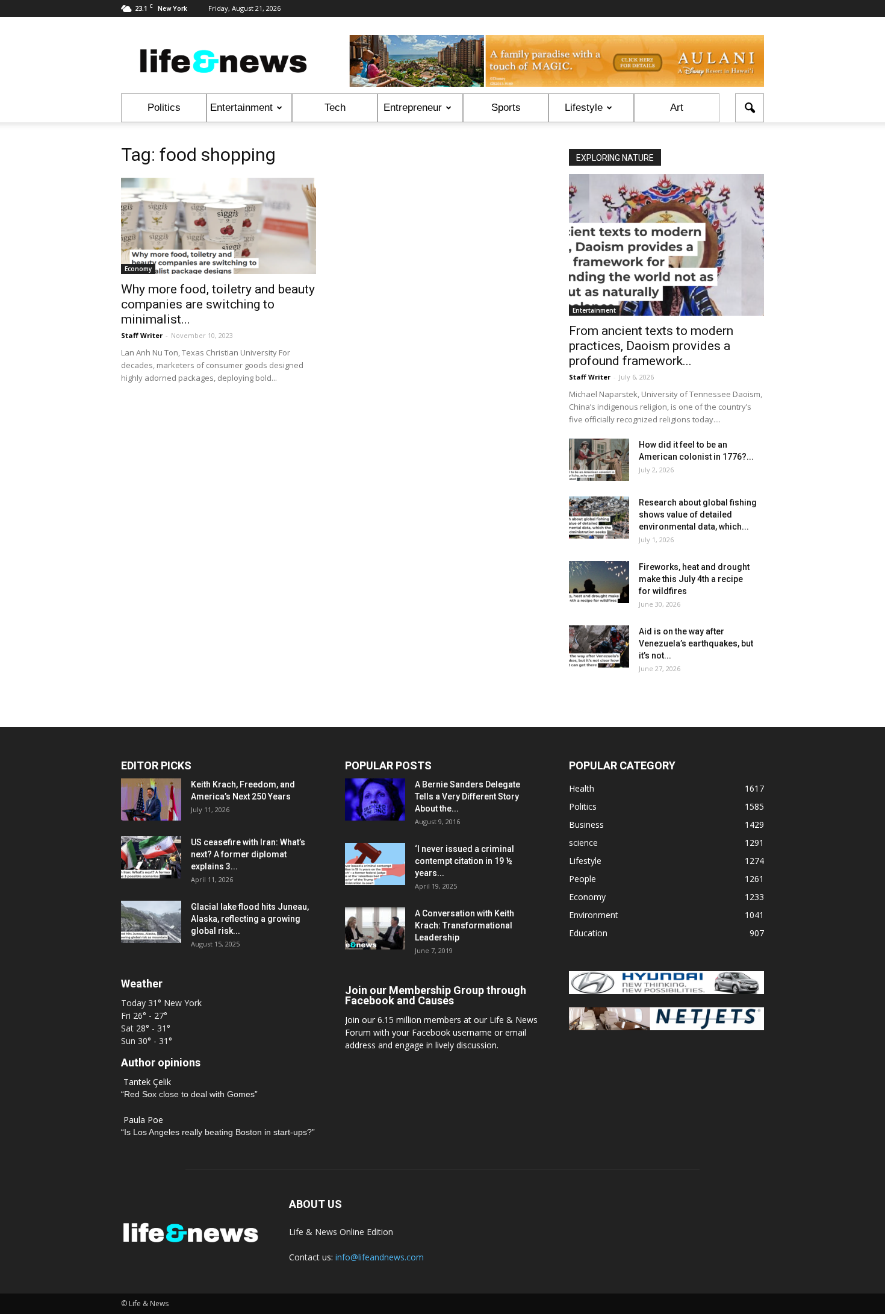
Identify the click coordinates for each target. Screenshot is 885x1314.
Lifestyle (584, 107)
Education (588, 933)
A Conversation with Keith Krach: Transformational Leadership (464, 925)
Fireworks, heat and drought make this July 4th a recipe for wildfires (694, 579)
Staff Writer (142, 335)
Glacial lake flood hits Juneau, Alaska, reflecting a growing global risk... (250, 919)
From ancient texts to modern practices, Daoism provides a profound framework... (651, 346)
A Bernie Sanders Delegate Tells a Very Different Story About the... (467, 796)
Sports (506, 107)
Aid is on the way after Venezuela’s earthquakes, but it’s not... (696, 643)
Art (676, 107)
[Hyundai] (666, 990)
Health (581, 788)
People (582, 878)
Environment (593, 915)
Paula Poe (143, 1119)
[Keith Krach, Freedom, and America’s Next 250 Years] (151, 799)
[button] (749, 107)
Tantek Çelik (147, 1081)
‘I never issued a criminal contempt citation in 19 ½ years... (464, 861)
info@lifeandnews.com (379, 1257)
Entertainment (241, 107)
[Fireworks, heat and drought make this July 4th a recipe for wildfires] (599, 582)
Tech (335, 107)
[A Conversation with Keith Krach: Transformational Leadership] (375, 928)
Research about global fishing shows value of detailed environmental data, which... (698, 514)
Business (586, 824)
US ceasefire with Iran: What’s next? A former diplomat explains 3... (248, 854)
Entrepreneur (413, 107)
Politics (164, 107)
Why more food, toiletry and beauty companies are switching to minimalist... (218, 304)
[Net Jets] (666, 1027)
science (583, 842)
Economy (138, 268)
